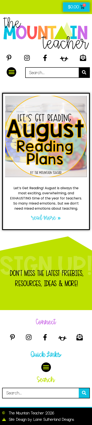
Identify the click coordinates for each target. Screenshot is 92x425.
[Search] (84, 72)
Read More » (46, 218)
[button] (11, 72)
